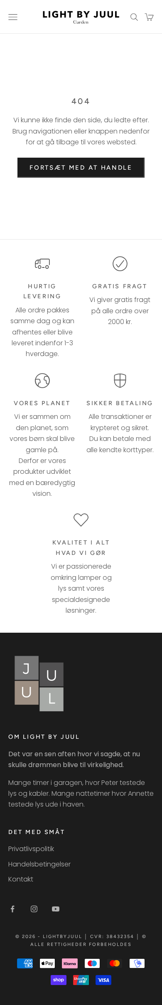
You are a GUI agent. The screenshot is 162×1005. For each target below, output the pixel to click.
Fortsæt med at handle (81, 167)
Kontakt (20, 879)
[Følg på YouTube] (56, 909)
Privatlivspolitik (31, 849)
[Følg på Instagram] (34, 909)
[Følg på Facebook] (12, 909)
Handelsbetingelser (39, 864)
